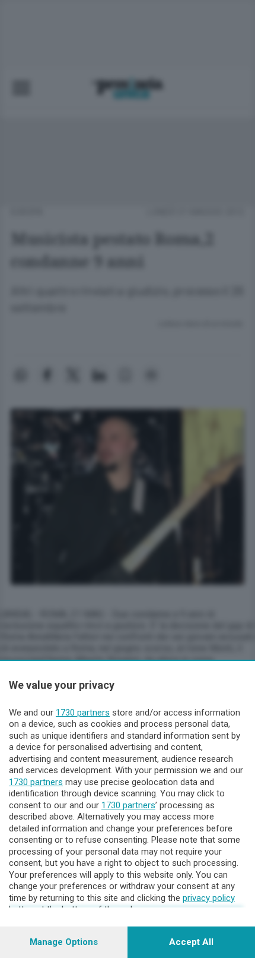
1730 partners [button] (83, 712)
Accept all (191, 942)
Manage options (64, 942)
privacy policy (209, 898)
